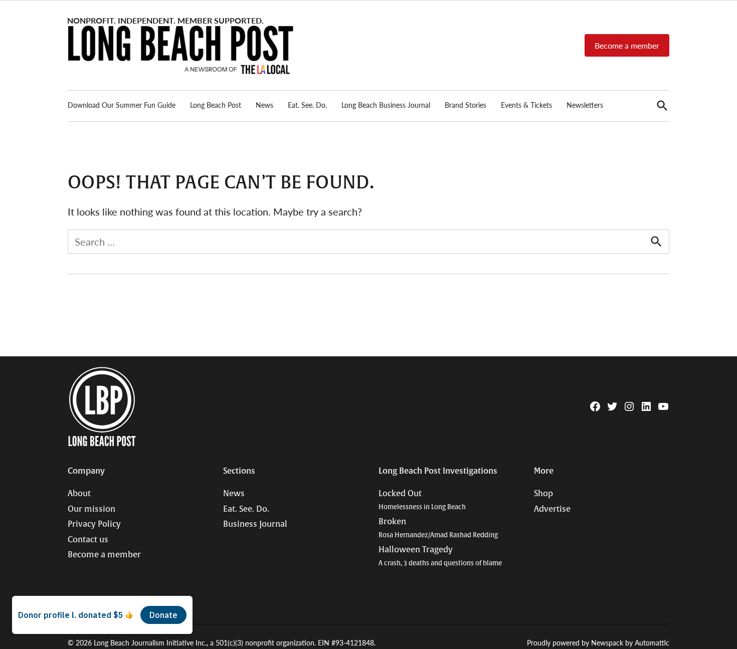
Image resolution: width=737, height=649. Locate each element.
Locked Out (422, 500)
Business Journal (255, 524)
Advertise (552, 509)
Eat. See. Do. (307, 105)
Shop (543, 494)
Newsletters (585, 105)
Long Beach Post (215, 105)
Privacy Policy (94, 524)
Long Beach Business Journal (385, 105)
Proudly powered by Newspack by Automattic (598, 642)
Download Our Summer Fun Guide (121, 105)
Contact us (88, 540)
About (79, 494)
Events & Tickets (526, 105)
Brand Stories (465, 105)
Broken (438, 528)
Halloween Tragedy (440, 556)
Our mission (91, 509)
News (264, 105)
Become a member (627, 45)
